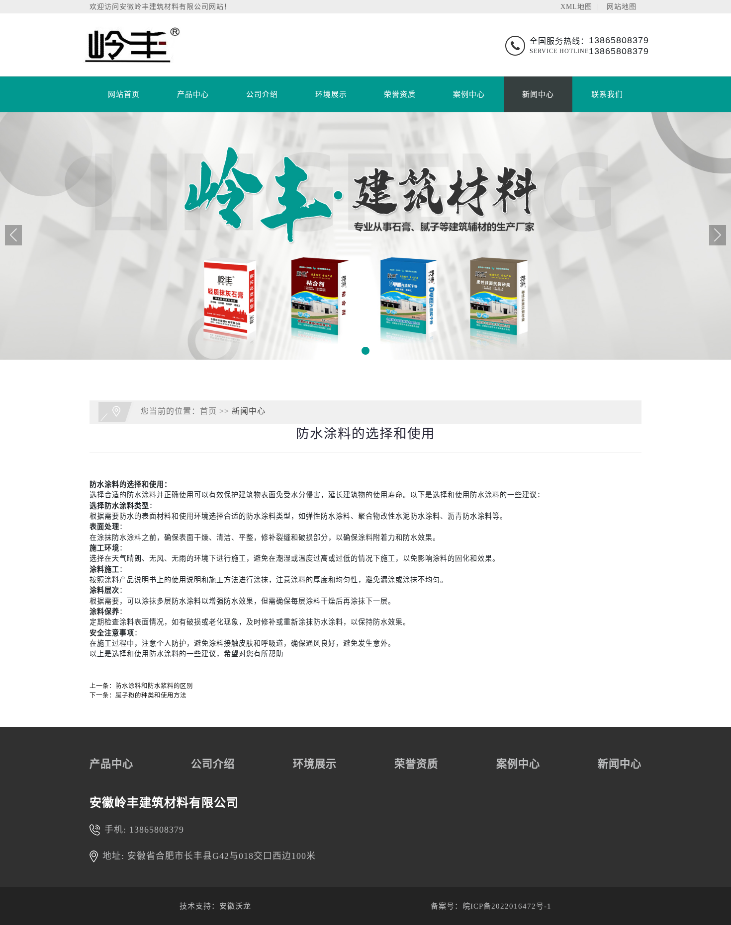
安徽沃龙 (235, 906)
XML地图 (576, 6)
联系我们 (607, 94)
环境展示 (331, 94)
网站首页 (124, 94)
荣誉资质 (400, 94)
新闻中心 (538, 94)
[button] (365, 351)
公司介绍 (262, 94)
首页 (208, 411)
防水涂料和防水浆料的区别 (154, 686)
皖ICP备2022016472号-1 (506, 906)
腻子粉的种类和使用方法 (150, 695)
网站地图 (622, 6)
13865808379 (156, 830)
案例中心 (469, 94)
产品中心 (193, 94)
